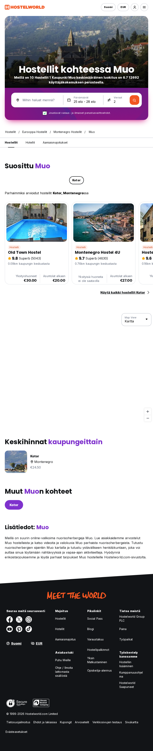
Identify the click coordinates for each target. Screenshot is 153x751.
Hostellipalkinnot (98, 649)
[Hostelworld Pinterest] (19, 629)
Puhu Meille (63, 660)
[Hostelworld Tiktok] (29, 629)
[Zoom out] (147, 418)
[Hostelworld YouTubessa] (9, 629)
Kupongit (66, 722)
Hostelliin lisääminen (126, 664)
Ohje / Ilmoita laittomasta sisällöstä (64, 671)
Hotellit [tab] (30, 142)
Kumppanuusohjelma (131, 674)
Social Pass (95, 618)
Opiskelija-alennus (99, 670)
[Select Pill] (135, 7)
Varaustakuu (95, 639)
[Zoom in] (147, 411)
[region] (76, 367)
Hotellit (59, 629)
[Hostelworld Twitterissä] (19, 619)
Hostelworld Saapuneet (127, 685)
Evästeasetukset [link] (16, 731)
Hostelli (14, 247)
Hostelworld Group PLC (132, 618)
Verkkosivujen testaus (107, 722)
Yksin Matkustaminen (97, 660)
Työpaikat (126, 639)
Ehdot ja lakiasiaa (45, 722)
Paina (123, 629)
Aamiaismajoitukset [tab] (55, 142)
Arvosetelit (82, 722)
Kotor (14, 505)
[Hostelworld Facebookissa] (9, 619)
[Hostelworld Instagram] (29, 619)
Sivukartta (131, 722)
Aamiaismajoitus (65, 639)
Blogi (90, 629)
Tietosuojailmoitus (18, 722)
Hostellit (60, 618)
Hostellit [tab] (11, 142)
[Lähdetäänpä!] (134, 100)
